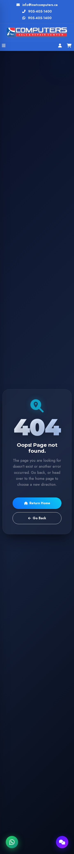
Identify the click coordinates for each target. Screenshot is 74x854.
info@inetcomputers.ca (40, 4)
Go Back (39, 518)
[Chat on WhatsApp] (12, 842)
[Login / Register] (60, 46)
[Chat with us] (62, 842)
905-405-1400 (40, 11)
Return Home (39, 503)
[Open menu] (4, 46)
